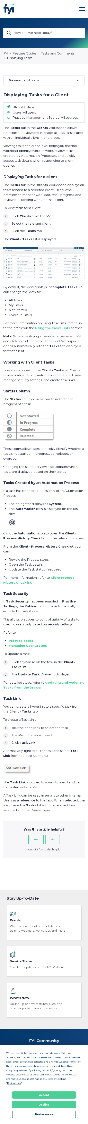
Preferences (44, 1114)
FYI (5, 53)
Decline (44, 1104)
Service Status (21, 961)
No (53, 839)
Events (15, 920)
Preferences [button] (14, 1083)
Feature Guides (24, 53)
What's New (19, 998)
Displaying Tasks (19, 58)
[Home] (9, 9)
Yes (36, 839)
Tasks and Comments (57, 53)
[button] (44, 80)
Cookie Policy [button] (60, 1074)
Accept (44, 1095)
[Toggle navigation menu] (82, 9)
